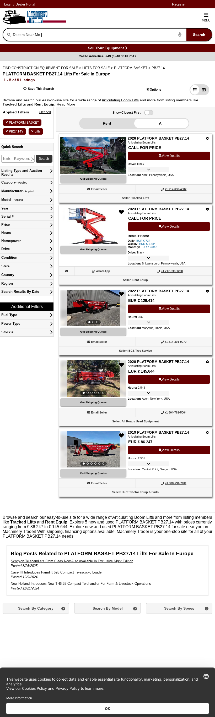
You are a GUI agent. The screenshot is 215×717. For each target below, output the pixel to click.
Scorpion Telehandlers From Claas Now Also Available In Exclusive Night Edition (72, 561)
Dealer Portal (25, 4)
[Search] (9, 35)
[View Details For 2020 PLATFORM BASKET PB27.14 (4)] (93, 378)
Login (8, 4)
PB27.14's (16, 131)
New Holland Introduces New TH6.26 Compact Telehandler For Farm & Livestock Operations (81, 584)
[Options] (207, 138)
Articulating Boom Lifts (120, 100)
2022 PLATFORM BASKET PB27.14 (158, 291)
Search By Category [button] (35, 608)
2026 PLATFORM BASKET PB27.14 (158, 138)
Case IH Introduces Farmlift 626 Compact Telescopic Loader (57, 572)
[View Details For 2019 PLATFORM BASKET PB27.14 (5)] (93, 449)
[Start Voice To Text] (180, 34)
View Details (171, 156)
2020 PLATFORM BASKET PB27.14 (158, 362)
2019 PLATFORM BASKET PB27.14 (158, 432)
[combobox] (112, 35)
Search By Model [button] (108, 608)
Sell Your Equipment (106, 49)
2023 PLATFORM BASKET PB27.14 (158, 209)
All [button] (161, 123)
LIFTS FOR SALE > (98, 68)
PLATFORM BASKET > (133, 68)
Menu (206, 20)
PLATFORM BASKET (24, 122)
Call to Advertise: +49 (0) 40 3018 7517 (107, 56)
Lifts (37, 131)
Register (179, 4)
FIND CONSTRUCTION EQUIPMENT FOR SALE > (42, 68)
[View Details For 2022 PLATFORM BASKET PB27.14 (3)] (93, 308)
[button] (154, 89)
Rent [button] (107, 123)
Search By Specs (179, 608)
